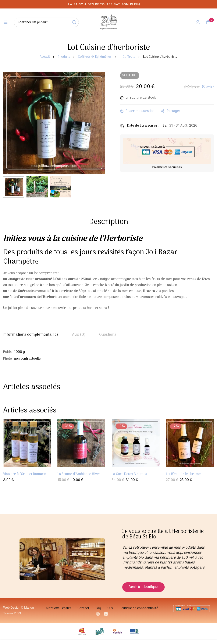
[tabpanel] (108, 355)
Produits (64, 56)
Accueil (45, 56)
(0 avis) (208, 86)
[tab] (30, 335)
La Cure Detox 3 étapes (129, 474)
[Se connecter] (197, 22)
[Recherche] (74, 22)
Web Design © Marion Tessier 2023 (18, 610)
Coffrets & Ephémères (94, 56)
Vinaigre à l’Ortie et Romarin (24, 474)
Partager (173, 111)
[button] (143, 587)
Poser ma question (140, 111)
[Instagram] (98, 614)
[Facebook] (106, 614)
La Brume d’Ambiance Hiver (78, 474)
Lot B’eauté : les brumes (184, 474)
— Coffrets (127, 56)
